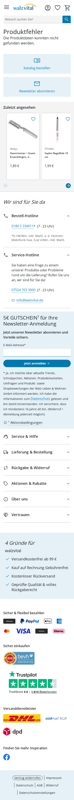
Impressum (54, 778)
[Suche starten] (66, 19)
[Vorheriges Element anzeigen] (5, 185)
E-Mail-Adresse (13, 345)
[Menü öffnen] (6, 8)
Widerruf (52, 785)
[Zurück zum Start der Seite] (70, 771)
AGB (40, 785)
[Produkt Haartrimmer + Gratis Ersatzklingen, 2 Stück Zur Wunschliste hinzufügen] (33, 119)
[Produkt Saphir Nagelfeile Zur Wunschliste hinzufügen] (68, 119)
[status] (32, 19)
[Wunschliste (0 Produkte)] (57, 8)
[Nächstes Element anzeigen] (68, 185)
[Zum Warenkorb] (67, 8)
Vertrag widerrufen (27, 778)
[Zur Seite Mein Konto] (47, 8)
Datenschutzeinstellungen (37, 793)
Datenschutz (40, 398)
